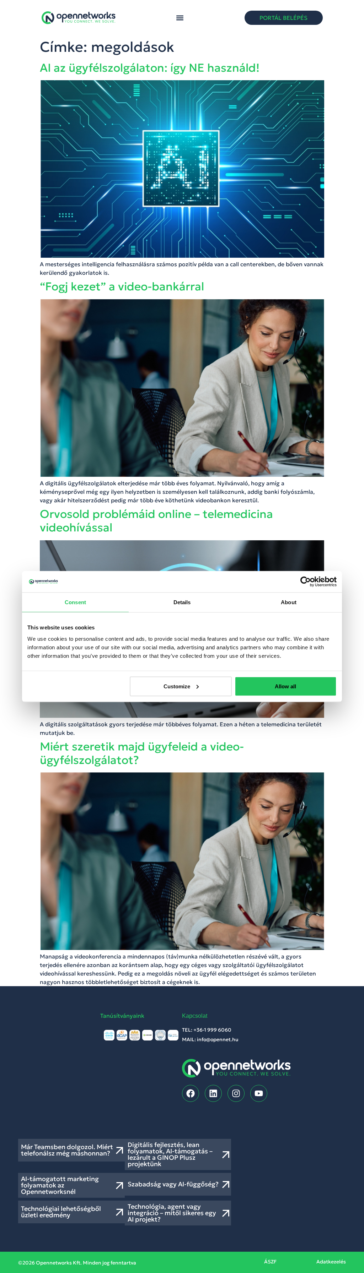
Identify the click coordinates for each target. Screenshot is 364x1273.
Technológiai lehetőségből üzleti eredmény (61, 1211)
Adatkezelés (331, 1261)
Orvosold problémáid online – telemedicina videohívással (156, 521)
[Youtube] (258, 1093)
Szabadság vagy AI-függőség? (173, 1184)
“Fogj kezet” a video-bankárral (122, 286)
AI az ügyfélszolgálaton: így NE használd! (149, 68)
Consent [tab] (75, 602)
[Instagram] (236, 1093)
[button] (180, 18)
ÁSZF (270, 1261)
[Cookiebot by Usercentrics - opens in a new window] (305, 582)
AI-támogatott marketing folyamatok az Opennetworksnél (60, 1185)
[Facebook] (190, 1093)
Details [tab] (182, 602)
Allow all (285, 686)
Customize (177, 686)
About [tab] (288, 602)
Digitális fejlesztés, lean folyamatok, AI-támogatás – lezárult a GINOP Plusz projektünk (170, 1154)
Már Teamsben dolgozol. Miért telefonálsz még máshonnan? (67, 1150)
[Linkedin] (213, 1093)
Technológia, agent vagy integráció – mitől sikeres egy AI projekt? (172, 1212)
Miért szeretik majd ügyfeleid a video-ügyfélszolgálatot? (142, 753)
